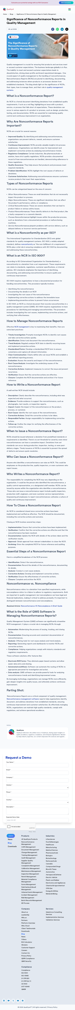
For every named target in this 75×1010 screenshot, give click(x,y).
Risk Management (27, 897)
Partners (24, 920)
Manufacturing (51, 847)
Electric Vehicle (51, 877)
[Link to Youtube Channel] (18, 1001)
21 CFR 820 (25, 978)
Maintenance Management (31, 871)
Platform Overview (28, 923)
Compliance (25, 970)
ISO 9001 (24, 973)
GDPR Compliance (27, 958)
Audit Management (28, 858)
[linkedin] (62, 29)
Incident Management (29, 895)
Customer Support (28, 947)
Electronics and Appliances (55, 883)
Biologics (49, 855)
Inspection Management (30, 874)
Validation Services (53, 920)
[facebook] (52, 29)
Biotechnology (51, 858)
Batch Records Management (31, 900)
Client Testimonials (28, 928)
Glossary (24, 945)
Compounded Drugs (53, 866)
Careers (24, 950)
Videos (23, 939)
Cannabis (49, 864)
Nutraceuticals (51, 861)
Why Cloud (25, 926)
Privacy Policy (26, 956)
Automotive (50, 872)
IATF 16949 (25, 986)
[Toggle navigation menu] (69, 9)
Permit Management (28, 876)
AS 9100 (24, 984)
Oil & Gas (49, 888)
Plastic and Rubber (52, 880)
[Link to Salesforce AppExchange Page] (9, 1001)
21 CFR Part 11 (26, 981)
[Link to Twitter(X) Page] (13, 1001)
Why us (24, 917)
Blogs (11, 14)
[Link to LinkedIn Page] (4, 1001)
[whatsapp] (57, 29)
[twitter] (66, 29)
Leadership (25, 915)
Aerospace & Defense (53, 874)
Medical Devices (52, 850)
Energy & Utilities (52, 891)
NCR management (21, 327)
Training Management (29, 855)
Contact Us (25, 953)
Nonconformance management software (23, 699)
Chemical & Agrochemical (55, 885)
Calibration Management (30, 868)
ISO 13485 (25, 975)
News (23, 936)
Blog (10, 843)
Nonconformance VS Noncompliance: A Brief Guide (41, 606)
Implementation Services (55, 917)
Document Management (30, 850)
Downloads (12, 846)
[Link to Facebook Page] (23, 1001)
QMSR (23, 989)
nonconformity (27, 244)
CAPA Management (28, 847)
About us (24, 912)
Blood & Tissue (51, 869)
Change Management (29, 852)
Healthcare (50, 844)
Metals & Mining (51, 894)
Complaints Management (30, 866)
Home (5, 14)
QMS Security (26, 961)
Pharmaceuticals (52, 853)
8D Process (25, 903)
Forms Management (28, 884)
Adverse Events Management (31, 892)
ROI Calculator (66, 2)
